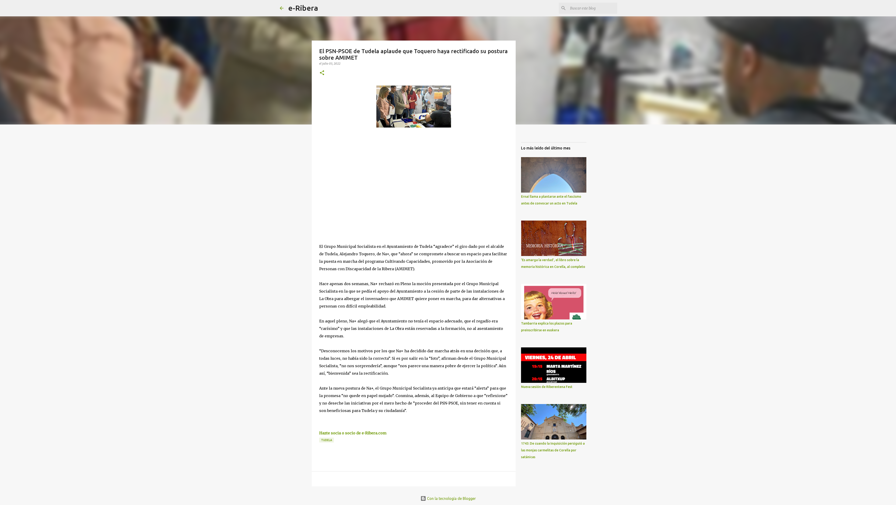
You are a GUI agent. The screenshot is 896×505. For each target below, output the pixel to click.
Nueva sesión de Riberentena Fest (546, 387)
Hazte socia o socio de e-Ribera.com (352, 433)
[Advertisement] (354, 174)
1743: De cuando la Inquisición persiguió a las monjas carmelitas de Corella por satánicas (553, 450)
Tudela (326, 440)
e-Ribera (303, 8)
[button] (322, 73)
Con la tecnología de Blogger (451, 498)
